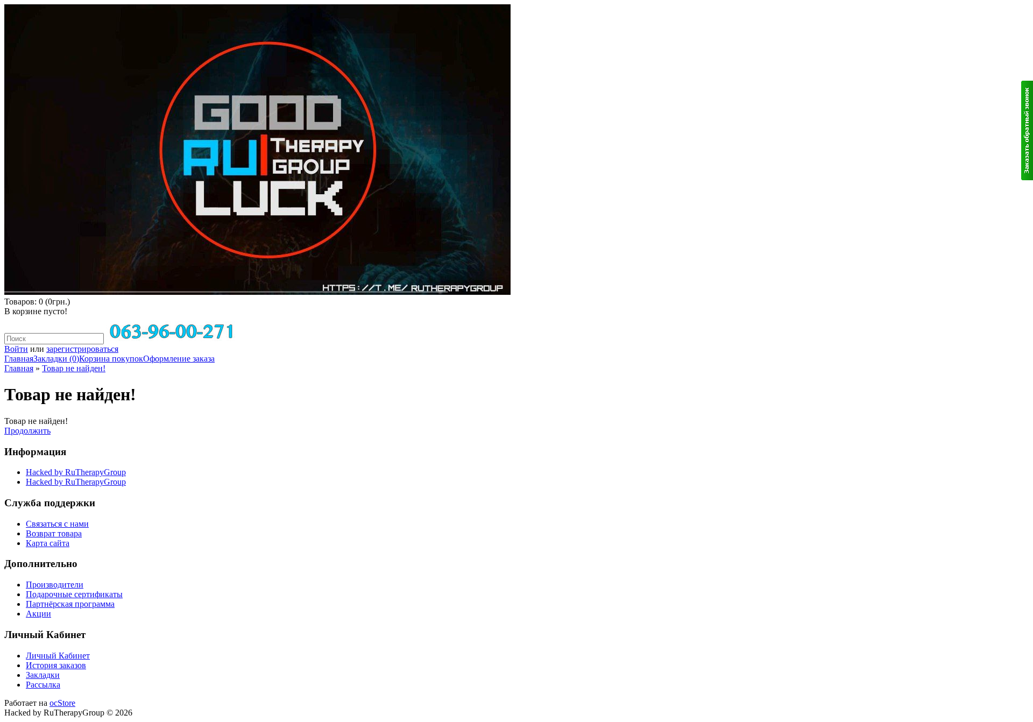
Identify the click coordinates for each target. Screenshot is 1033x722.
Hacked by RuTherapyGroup (76, 472)
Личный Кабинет (58, 655)
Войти (16, 348)
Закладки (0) (56, 358)
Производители (54, 584)
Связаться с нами (57, 523)
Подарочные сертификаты (74, 594)
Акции (38, 613)
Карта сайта (47, 543)
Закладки (43, 674)
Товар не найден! (73, 368)
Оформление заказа (179, 358)
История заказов (56, 665)
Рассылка (43, 684)
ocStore (62, 702)
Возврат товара (54, 533)
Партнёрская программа (70, 603)
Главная (18, 358)
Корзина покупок (111, 358)
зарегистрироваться (82, 348)
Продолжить (27, 430)
